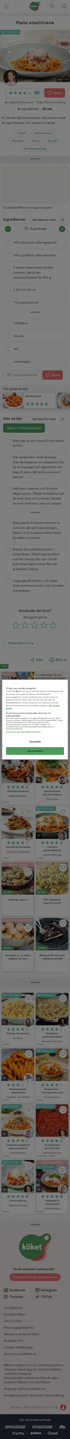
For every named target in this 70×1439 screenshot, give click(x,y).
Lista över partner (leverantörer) (23, 732)
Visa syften (35, 742)
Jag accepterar (35, 751)
